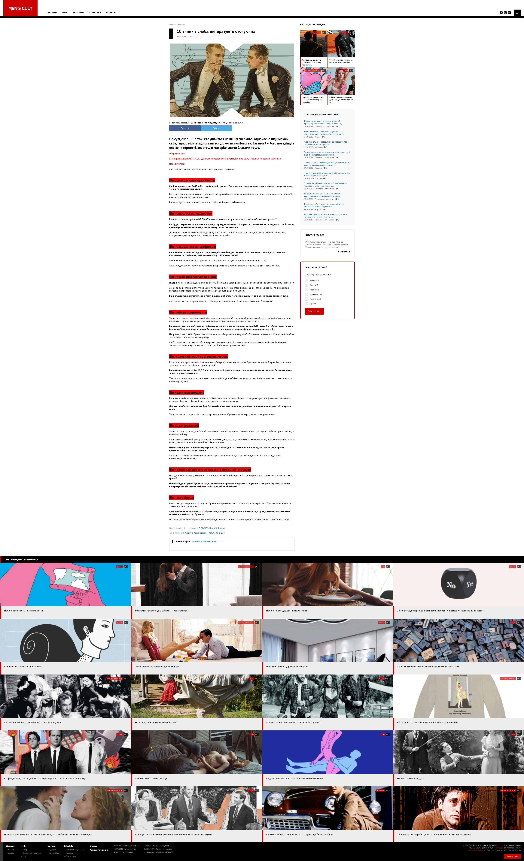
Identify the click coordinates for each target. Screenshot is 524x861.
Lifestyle (95, 12)
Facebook (185, 128)
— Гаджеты (51, 850)
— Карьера (68, 853)
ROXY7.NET (126, 846)
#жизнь (219, 533)
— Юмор (24, 850)
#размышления (200, 533)
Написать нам (512, 856)
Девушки (51, 12)
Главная (172, 24)
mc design (499, 848)
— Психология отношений (31, 853)
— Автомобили (53, 853)
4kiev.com (123, 852)
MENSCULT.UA (156, 846)
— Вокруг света (70, 856)
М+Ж (65, 12)
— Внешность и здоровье (74, 850)
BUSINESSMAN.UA (158, 849)
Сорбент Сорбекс (476, 850)
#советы (189, 533)
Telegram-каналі (179, 158)
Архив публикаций (99, 849)
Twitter (216, 128)
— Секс (23, 856)
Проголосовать (314, 311)
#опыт (211, 533)
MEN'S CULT (125, 849)
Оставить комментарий (204, 541)
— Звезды (10, 853)
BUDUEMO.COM (158, 852)
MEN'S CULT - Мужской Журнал (211, 528)
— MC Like (10, 850)
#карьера (179, 533)
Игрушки (78, 12)
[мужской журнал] (20, 9)
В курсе (110, 12)
